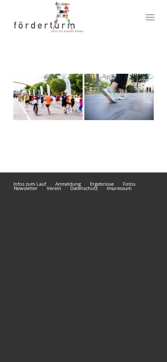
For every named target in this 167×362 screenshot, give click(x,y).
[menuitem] (131, 17)
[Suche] (131, 17)
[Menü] (150, 17)
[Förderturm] (48, 97)
